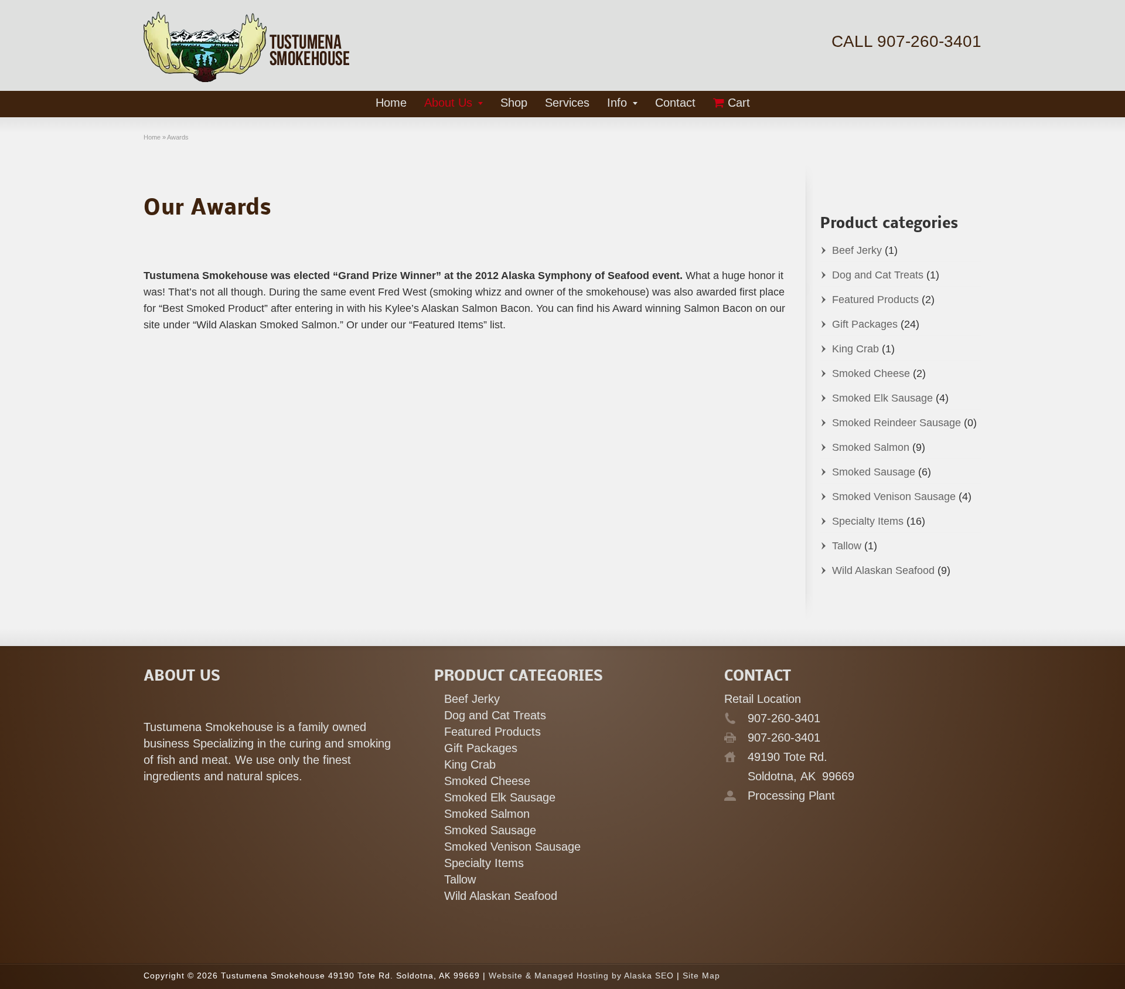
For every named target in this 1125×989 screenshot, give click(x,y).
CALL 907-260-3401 (906, 41)
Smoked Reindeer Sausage (896, 423)
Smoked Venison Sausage (894, 496)
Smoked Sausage (873, 472)
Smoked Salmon (870, 447)
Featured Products (875, 299)
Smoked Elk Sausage (882, 398)
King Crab (855, 349)
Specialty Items (868, 521)
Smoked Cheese (871, 373)
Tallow (846, 546)
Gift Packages (865, 324)
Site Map (701, 975)
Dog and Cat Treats (877, 275)
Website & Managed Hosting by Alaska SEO (581, 975)
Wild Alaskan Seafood (883, 570)
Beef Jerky (857, 250)
